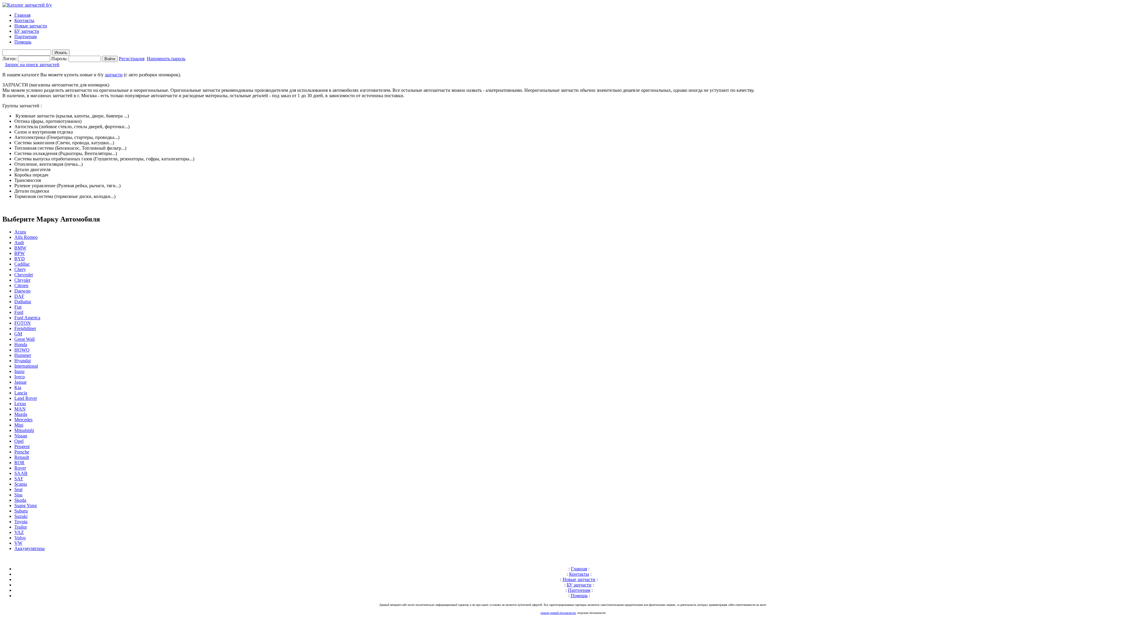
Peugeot (22, 446)
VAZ (19, 532)
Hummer (22, 355)
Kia (17, 387)
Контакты (24, 20)
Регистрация (131, 58)
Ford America (27, 317)
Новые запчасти (30, 25)
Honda (20, 344)
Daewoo (22, 290)
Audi (19, 242)
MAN (20, 408)
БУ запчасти (26, 31)
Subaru (21, 510)
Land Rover (25, 398)
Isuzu (19, 371)
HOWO (22, 349)
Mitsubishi (24, 430)
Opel (19, 441)
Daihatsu (22, 301)
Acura (20, 231)
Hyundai (22, 360)
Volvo (20, 537)
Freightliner (25, 328)
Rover (20, 467)
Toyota (20, 521)
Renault (21, 457)
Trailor (20, 527)
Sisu (18, 494)
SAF (18, 478)
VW (18, 543)
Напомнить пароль (166, 58)
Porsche (21, 451)
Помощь (22, 41)
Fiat (17, 306)
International (26, 366)
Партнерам (25, 36)
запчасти (114, 74)
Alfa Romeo (26, 237)
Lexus (20, 403)
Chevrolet (23, 274)
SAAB (20, 473)
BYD (19, 258)
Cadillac (22, 264)
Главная (22, 15)
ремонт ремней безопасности (558, 612)
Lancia (20, 392)
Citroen (21, 285)
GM (18, 333)
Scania (20, 484)
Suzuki (20, 516)
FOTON (22, 323)
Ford (18, 312)
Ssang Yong (25, 505)
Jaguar (20, 382)
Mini (18, 425)
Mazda (20, 414)
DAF (19, 296)
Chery (20, 269)
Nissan (20, 435)
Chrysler (22, 280)
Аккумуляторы (29, 548)
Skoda (20, 500)
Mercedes (23, 419)
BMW (20, 247)
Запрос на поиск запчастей (32, 64)
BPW (19, 253)
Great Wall (24, 339)
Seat (18, 489)
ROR (19, 462)
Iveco (19, 376)
